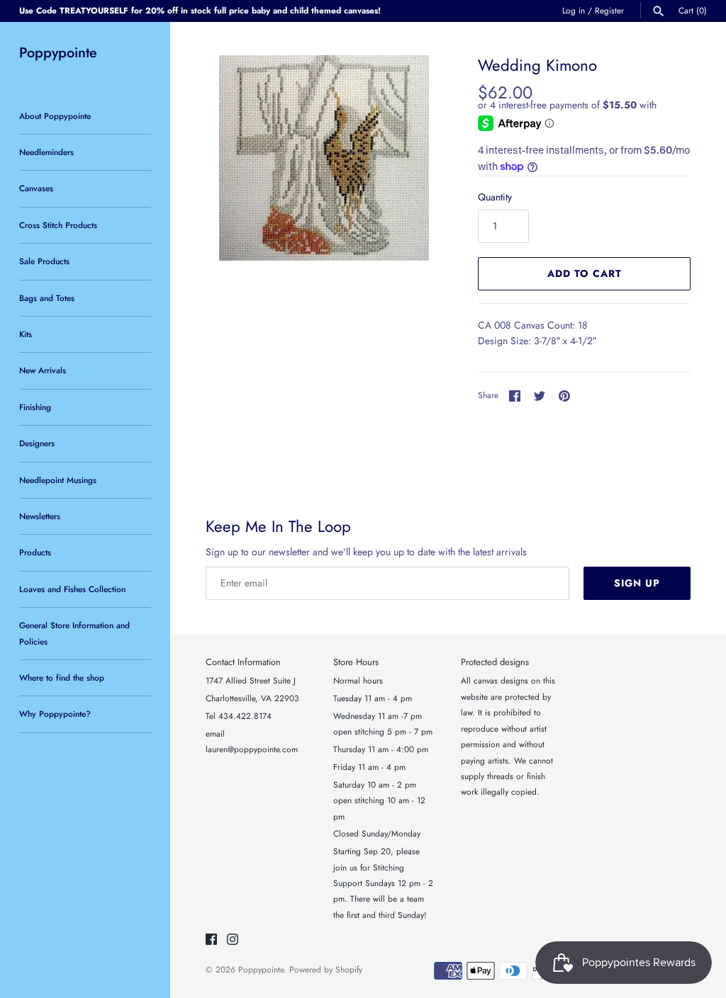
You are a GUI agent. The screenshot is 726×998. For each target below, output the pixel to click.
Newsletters (39, 516)
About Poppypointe (55, 116)
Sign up (637, 583)
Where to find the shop (61, 677)
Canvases (36, 188)
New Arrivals (42, 370)
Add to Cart (584, 273)
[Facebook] (211, 940)
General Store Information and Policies (74, 633)
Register (609, 10)
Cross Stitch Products (58, 225)
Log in (573, 10)
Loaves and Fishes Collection (72, 589)
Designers (37, 443)
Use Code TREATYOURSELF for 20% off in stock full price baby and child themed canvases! (200, 10)
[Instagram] (232, 940)
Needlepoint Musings (57, 480)
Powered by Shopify (325, 969)
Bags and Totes (46, 298)
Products (35, 552)
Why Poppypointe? (55, 714)
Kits (25, 334)
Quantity (495, 197)
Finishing (35, 407)
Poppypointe (261, 969)
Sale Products (44, 261)
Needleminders (46, 152)
